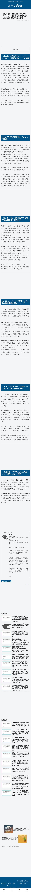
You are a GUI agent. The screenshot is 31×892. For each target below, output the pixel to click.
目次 (14, 49)
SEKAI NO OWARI (7, 581)
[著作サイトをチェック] (10, 576)
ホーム (8, 881)
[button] (27, 465)
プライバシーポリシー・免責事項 (8, 884)
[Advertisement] (15, 33)
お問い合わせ (23, 883)
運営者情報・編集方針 (23, 881)
